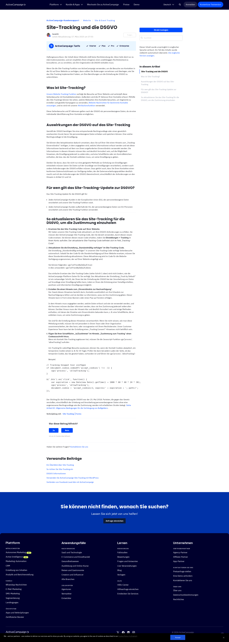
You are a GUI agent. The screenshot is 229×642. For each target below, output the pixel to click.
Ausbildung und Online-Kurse (75, 565)
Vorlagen (121, 574)
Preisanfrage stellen (182, 571)
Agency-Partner (180, 552)
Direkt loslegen (161, 30)
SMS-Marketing (13, 593)
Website (87, 20)
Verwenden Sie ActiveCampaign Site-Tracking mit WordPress (73, 478)
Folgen (129, 35)
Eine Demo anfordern (183, 575)
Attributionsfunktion (86, 105)
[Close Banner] (223, 638)
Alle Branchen (68, 579)
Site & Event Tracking (105, 20)
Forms (78, 414)
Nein (67, 430)
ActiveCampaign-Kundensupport (63, 20)
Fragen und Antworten (127, 561)
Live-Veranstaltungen (127, 565)
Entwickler (66, 598)
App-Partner (178, 561)
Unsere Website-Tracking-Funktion (61, 94)
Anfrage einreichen (114, 521)
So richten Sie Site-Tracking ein (60, 469)
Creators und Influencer (72, 574)
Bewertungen (123, 556)
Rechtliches (178, 599)
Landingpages (12, 602)
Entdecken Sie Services (127, 593)
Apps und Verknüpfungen (17, 612)
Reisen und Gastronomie (73, 570)
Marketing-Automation (16, 561)
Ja (54, 430)
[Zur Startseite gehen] (16, 5)
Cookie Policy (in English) (127, 636)
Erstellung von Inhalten (16, 570)
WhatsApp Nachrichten (16, 584)
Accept (177, 637)
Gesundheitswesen (70, 561)
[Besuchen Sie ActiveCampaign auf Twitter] (118, 632)
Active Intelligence (14, 556)
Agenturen (66, 589)
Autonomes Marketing (16, 552)
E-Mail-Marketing (13, 589)
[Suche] (180, 4)
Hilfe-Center (123, 584)
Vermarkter (67, 593)
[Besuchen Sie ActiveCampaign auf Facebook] (123, 632)
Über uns (177, 590)
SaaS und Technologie (72, 552)
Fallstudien (122, 552)
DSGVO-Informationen (56, 473)
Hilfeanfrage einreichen (128, 589)
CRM (8, 565)
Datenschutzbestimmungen (185, 594)
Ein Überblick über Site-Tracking (60, 465)
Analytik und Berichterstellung (19, 574)
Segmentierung (13, 598)
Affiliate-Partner (180, 556)
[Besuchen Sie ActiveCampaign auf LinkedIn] (128, 632)
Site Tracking (68, 414)
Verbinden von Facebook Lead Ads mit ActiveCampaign (70, 482)
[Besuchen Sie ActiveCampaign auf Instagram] (133, 632)
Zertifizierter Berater (15, 617)
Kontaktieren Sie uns (79, 447)
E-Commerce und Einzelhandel (76, 556)
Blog (119, 570)
